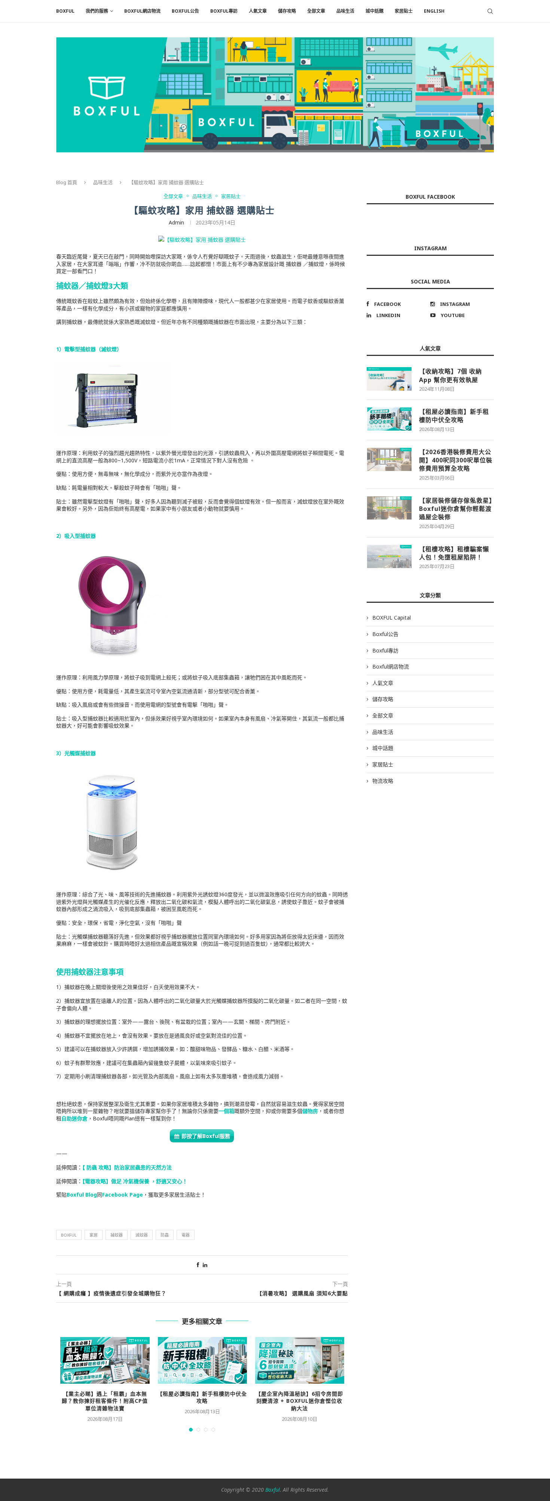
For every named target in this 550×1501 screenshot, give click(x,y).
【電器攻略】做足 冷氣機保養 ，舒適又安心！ (134, 1181)
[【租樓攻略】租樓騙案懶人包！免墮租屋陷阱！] (389, 556)
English (434, 11)
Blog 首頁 (66, 182)
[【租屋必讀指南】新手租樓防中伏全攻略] (202, 1360)
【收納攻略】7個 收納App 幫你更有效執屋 (450, 375)
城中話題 (375, 11)
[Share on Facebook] (198, 1264)
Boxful (69, 1235)
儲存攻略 (287, 11)
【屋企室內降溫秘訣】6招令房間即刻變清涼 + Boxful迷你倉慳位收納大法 (299, 1401)
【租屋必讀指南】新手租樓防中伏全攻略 (202, 1397)
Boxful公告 (185, 11)
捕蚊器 (116, 1235)
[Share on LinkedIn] (205, 1264)
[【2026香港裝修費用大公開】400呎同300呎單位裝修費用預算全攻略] (389, 459)
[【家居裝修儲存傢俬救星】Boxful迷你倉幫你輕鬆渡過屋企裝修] (389, 508)
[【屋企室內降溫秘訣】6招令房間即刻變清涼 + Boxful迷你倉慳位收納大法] (299, 1360)
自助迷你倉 (74, 1118)
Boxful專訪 (224, 11)
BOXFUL (65, 11)
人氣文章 (258, 11)
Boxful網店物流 (142, 11)
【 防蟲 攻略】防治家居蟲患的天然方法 (127, 1167)
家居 (93, 1235)
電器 (185, 1235)
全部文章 (316, 11)
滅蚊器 (141, 1235)
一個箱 (226, 1110)
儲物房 (310, 1110)
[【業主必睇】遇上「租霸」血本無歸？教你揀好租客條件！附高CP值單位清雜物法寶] (105, 1360)
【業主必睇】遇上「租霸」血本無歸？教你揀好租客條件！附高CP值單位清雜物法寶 (105, 1401)
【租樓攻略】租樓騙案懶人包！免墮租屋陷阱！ (454, 553)
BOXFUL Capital (391, 617)
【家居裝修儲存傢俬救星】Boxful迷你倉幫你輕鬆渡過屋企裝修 (455, 508)
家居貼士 (404, 11)
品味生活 (345, 11)
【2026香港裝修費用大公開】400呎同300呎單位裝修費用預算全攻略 (455, 460)
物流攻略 (382, 780)
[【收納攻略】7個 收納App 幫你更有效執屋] (389, 378)
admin (176, 222)
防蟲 (165, 1235)
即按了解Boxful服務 (205, 1135)
